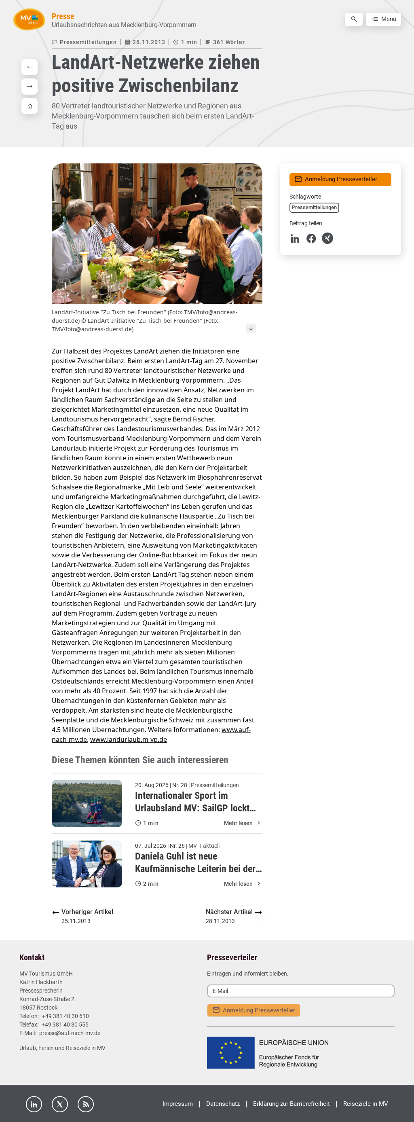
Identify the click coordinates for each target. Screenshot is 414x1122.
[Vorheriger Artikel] (29, 67)
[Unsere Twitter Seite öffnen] (60, 1104)
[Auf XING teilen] (327, 238)
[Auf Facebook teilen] (311, 238)
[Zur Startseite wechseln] (29, 19)
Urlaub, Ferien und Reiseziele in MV (62, 1048)
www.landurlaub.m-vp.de (128, 739)
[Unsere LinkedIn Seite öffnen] (34, 1104)
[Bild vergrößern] (157, 233)
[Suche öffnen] (354, 19)
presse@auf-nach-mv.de (69, 1033)
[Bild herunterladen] (251, 328)
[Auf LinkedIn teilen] (295, 238)
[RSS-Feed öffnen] (86, 1104)
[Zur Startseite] (29, 106)
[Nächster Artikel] (29, 86)
